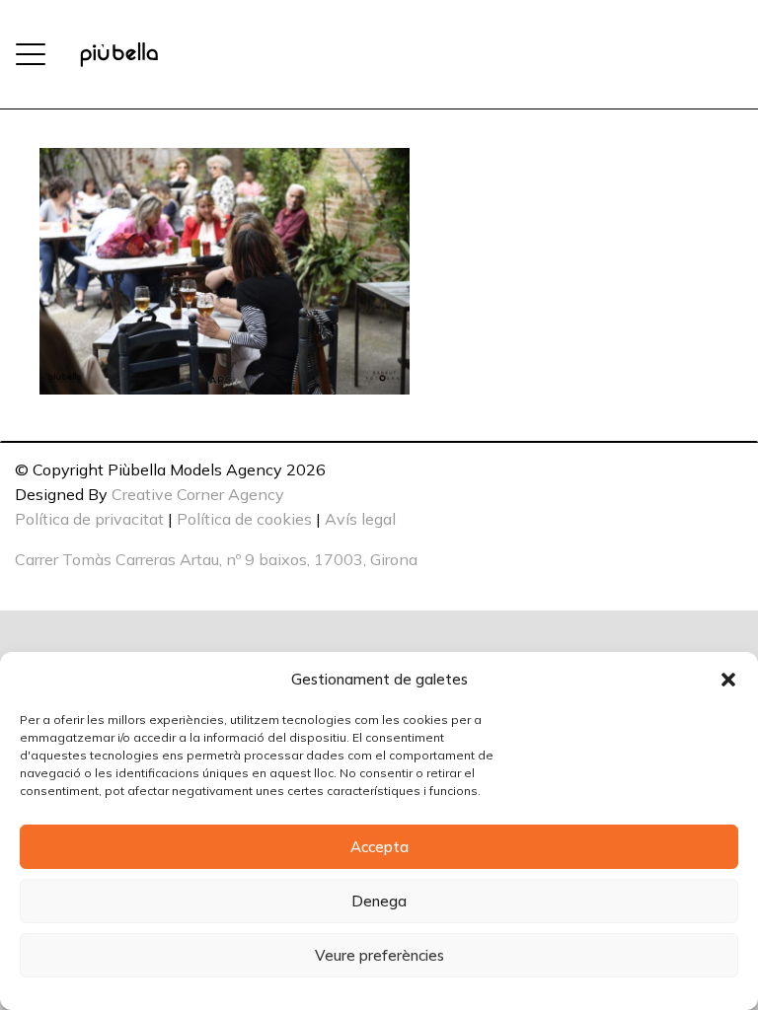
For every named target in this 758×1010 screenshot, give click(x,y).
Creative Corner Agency (198, 494)
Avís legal (360, 519)
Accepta (379, 846)
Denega (379, 901)
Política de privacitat (89, 519)
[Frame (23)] (119, 54)
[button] (728, 679)
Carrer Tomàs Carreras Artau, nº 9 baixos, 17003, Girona (216, 559)
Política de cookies (244, 519)
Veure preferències (379, 955)
